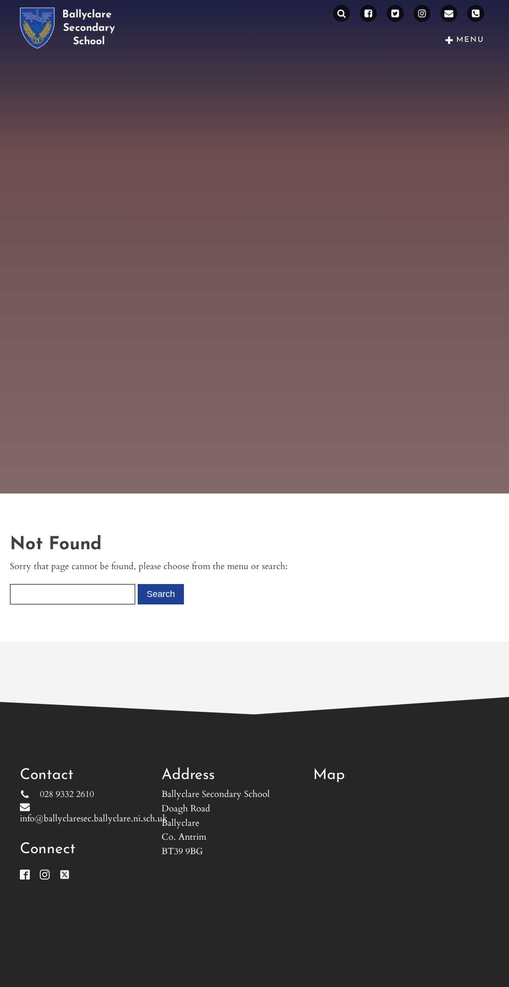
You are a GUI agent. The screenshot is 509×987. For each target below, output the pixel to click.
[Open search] (341, 13)
